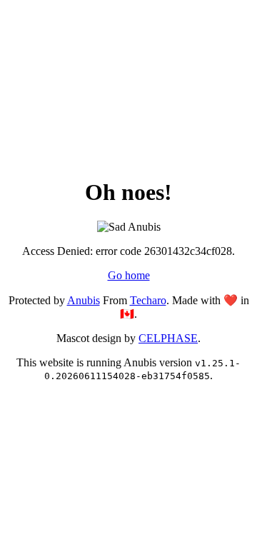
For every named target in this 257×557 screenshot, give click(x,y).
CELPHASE (168, 338)
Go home (129, 275)
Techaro (148, 300)
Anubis (83, 300)
